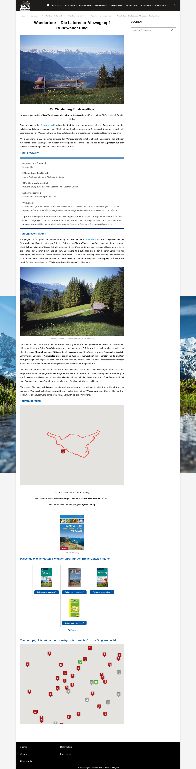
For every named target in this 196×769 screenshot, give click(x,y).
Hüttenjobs (160, 5)
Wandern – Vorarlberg (76, 16)
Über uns (24, 754)
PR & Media (26, 761)
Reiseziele (56, 5)
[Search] (174, 5)
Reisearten (70, 5)
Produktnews (132, 5)
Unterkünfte (101, 5)
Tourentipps (116, 5)
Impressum (65, 754)
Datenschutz (66, 747)
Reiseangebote (86, 5)
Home (22, 16)
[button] (85, 659)
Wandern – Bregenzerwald (101, 16)
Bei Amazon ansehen (46, 592)
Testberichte (146, 5)
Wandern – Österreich (53, 16)
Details (73, 630)
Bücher (23, 747)
